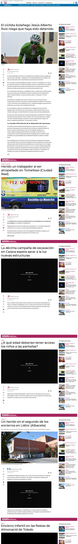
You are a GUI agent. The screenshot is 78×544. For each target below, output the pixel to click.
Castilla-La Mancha (24, 5)
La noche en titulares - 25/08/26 (70, 50)
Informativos (34, 5)
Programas (49, 2)
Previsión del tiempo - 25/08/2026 (70, 90)
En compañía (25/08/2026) (68, 42)
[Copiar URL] (29, 277)
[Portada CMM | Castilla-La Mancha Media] (5, 3)
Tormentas (10, 0)
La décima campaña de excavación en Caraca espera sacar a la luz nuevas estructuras (70, 70)
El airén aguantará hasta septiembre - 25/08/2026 (71, 83)
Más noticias (56, 5)
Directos (35, 2)
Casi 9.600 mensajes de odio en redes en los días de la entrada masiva (70, 64)
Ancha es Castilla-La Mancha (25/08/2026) (70, 30)
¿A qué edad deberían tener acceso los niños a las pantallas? (70, 76)
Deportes (48, 5)
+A (48, 73)
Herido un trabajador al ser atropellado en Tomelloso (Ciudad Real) (70, 56)
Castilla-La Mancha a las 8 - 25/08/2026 (71, 36)
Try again (29, 279)
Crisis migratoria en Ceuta (18, 0)
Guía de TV (41, 2)
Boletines (42, 5)
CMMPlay (29, 2)
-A (50, 73)
